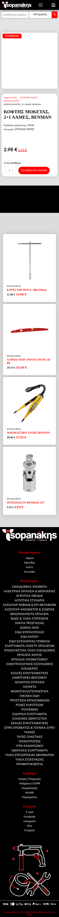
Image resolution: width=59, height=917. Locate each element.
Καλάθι (29, 792)
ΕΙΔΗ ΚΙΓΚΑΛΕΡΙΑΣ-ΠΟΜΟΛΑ (29, 641)
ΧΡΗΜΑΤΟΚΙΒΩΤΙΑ (29, 764)
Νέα (29, 826)
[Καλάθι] (53, 5)
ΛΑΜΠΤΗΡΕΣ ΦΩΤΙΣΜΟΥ (29, 678)
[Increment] (12, 170)
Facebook (29, 816)
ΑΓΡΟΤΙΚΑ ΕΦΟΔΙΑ (29, 596)
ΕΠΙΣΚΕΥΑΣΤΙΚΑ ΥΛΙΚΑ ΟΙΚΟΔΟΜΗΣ (29, 650)
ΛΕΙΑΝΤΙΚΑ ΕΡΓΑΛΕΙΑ (29, 682)
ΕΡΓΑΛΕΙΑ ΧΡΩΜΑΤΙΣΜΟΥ (29, 659)
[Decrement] (6, 170)
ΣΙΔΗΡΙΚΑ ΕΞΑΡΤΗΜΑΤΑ (29, 714)
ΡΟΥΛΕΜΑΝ (29, 709)
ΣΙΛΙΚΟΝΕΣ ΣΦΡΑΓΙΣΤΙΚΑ (29, 719)
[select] (40, 14)
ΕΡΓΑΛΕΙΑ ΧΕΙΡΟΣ (11, 101)
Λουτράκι (29, 571)
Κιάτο (29, 567)
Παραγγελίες (29, 797)
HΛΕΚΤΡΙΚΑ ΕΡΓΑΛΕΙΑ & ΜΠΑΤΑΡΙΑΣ (29, 591)
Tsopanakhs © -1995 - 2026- (17, 912)
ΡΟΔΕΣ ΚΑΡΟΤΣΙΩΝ (29, 705)
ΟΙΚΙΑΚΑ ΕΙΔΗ (29, 696)
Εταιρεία (29, 830)
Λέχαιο (30, 558)
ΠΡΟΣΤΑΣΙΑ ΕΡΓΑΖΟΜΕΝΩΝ (29, 700)
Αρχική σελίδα (10, 97)
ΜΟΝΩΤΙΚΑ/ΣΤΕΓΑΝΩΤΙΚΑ (29, 691)
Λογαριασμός (29, 788)
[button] (54, 14)
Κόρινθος (29, 562)
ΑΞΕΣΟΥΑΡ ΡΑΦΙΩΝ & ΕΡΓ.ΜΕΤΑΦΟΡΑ (29, 605)
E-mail (29, 812)
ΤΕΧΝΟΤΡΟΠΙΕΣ (29, 741)
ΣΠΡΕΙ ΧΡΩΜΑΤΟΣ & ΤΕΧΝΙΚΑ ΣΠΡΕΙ (29, 728)
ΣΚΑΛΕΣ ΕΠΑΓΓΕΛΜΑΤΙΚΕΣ (29, 723)
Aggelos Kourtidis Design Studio (40, 913)
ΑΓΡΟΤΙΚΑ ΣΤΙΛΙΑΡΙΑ (29, 600)
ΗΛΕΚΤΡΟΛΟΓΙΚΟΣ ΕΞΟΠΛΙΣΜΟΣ (29, 664)
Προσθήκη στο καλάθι (34, 170)
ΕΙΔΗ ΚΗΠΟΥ (30, 637)
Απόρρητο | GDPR (29, 783)
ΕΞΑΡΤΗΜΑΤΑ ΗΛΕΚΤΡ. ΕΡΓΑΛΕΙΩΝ (29, 646)
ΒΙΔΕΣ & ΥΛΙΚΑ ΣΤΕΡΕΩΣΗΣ (29, 619)
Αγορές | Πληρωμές (29, 779)
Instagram (29, 821)
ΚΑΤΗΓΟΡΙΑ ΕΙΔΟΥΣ (29, 97)
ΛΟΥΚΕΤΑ (29, 687)
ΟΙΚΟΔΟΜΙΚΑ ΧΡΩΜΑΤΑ (29, 587)
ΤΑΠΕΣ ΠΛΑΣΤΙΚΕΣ (30, 737)
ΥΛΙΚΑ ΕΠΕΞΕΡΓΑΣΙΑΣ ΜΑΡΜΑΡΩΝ (29, 755)
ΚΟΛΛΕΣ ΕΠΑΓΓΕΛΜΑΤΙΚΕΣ (29, 673)
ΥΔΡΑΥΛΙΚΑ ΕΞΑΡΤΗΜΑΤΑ (29, 750)
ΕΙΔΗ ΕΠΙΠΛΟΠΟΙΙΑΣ (29, 632)
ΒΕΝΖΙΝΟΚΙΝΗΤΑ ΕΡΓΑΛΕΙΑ (29, 614)
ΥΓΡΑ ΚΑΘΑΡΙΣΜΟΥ (29, 746)
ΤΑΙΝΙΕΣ (29, 732)
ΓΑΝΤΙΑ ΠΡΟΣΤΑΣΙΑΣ (29, 623)
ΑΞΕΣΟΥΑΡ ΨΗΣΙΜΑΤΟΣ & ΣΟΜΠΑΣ (29, 609)
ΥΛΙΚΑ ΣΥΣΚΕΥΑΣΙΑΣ (29, 760)
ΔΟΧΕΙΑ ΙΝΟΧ (29, 628)
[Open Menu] (40, 5)
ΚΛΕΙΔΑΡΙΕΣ (29, 669)
